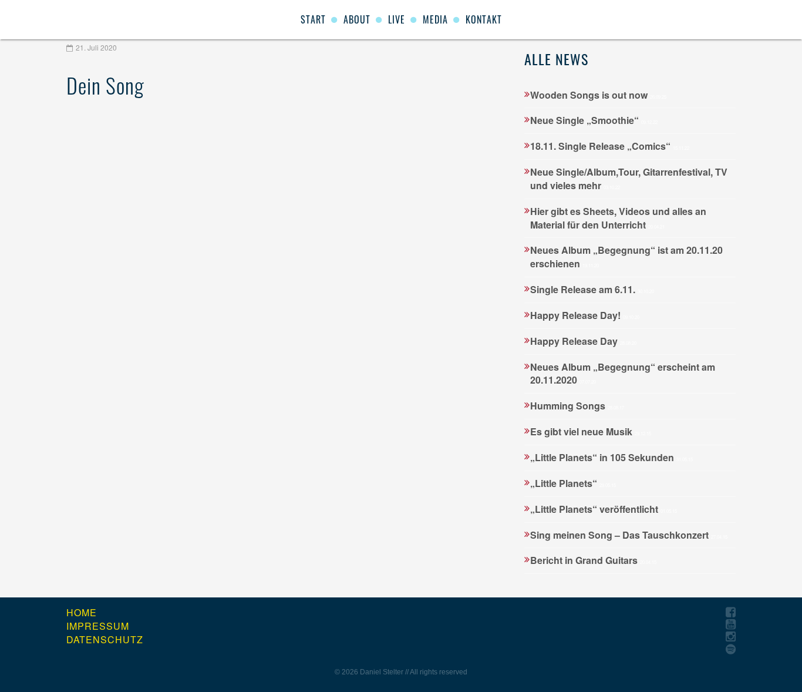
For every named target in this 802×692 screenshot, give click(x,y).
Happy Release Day (583, 341)
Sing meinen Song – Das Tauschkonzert (628, 535)
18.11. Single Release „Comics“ (609, 146)
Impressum (97, 626)
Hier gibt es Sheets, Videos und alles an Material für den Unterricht (618, 217)
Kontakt (484, 19)
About (356, 19)
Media (435, 19)
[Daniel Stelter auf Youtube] (731, 624)
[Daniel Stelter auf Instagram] (731, 637)
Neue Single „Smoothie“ (594, 120)
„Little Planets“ (573, 483)
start (313, 19)
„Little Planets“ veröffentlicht (603, 509)
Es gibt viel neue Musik (590, 431)
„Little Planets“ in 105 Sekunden (611, 457)
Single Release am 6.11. (592, 289)
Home (81, 612)
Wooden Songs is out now (598, 95)
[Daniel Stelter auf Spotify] (731, 649)
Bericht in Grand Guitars (593, 560)
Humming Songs (577, 405)
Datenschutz (104, 639)
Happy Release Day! (584, 315)
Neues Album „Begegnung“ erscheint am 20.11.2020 (622, 373)
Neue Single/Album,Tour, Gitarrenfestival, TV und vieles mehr (628, 178)
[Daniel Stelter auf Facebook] (731, 612)
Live (396, 19)
